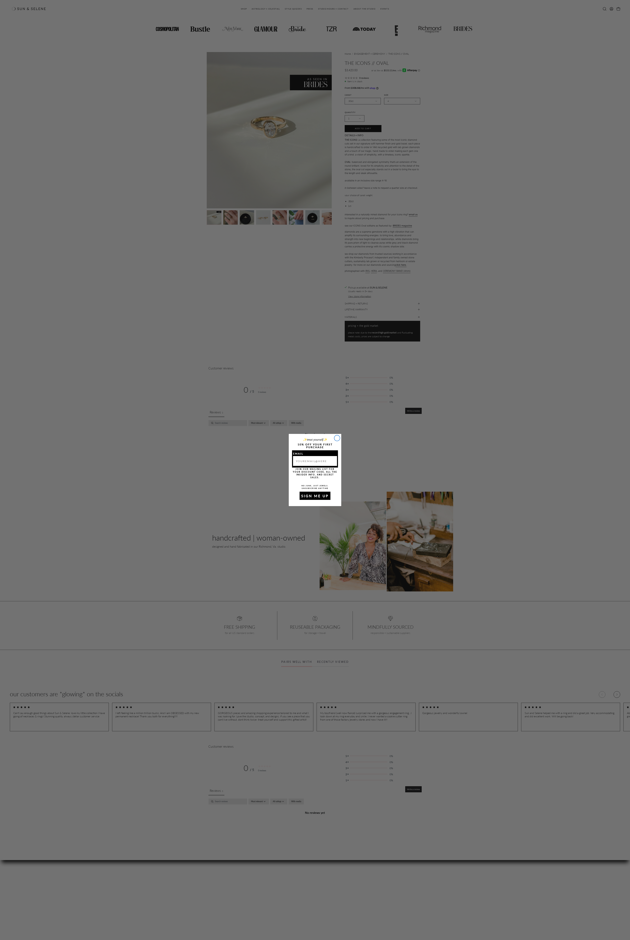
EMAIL (298, 453)
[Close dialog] (337, 438)
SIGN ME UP (315, 496)
